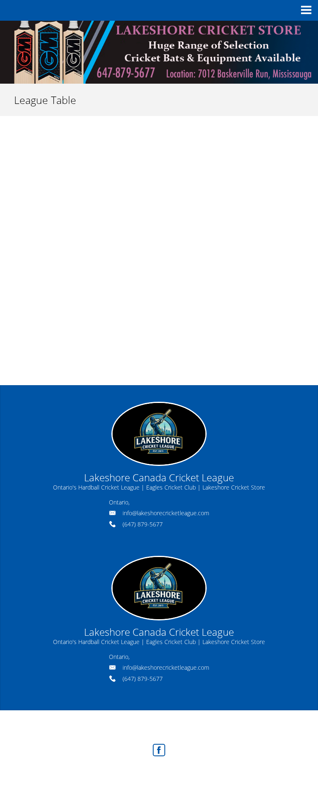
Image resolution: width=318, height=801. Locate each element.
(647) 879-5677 (143, 524)
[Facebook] (159, 750)
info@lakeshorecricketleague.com (166, 513)
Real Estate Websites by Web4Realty (141, 772)
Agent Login (209, 772)
